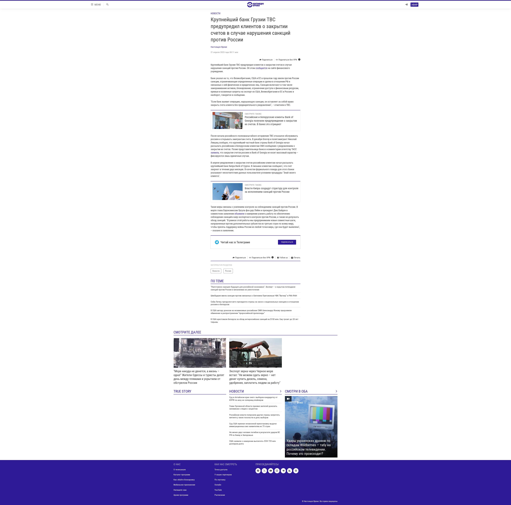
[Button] (266, 59)
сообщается (261, 68)
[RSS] (289, 470)
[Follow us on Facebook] (258, 470)
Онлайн (218, 484)
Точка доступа (221, 469)
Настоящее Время (219, 47)
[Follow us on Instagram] (276, 470)
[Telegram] (406, 5)
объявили (239, 213)
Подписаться (287, 242)
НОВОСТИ (236, 391)
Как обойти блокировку (184, 479)
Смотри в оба (296, 391)
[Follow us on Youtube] (270, 470)
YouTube (218, 489)
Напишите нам (180, 489)
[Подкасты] (295, 470)
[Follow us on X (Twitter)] (264, 470)
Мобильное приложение (184, 484)
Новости (215, 13)
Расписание (220, 495)
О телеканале (180, 469)
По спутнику (220, 479)
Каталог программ (182, 474)
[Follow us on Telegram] (283, 470)
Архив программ (181, 495)
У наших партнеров (223, 474)
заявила (215, 152)
